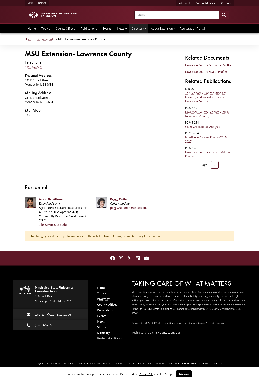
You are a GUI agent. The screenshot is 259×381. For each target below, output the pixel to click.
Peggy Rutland (120, 199)
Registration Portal (192, 28)
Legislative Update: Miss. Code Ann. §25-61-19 (195, 363)
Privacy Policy (147, 374)
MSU (30, 3)
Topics (45, 28)
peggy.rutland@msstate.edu (129, 208)
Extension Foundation (151, 363)
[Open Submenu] (126, 28)
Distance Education (206, 3)
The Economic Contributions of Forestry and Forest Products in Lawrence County (206, 97)
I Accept (184, 374)
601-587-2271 (33, 67)
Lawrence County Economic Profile (208, 65)
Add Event (184, 3)
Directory (137, 28)
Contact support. (171, 333)
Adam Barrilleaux (51, 199)
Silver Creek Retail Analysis (202, 127)
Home (32, 28)
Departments (45, 39)
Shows (101, 327)
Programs (103, 299)
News (120, 28)
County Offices (65, 28)
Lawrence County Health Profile (206, 72)
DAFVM (42, 3)
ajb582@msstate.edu (53, 225)
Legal (40, 363)
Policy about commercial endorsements (87, 363)
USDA (130, 363)
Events (107, 28)
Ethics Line (53, 363)
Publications (89, 28)
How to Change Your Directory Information (131, 236)
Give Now (226, 3)
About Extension (162, 28)
